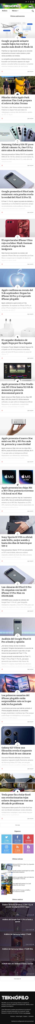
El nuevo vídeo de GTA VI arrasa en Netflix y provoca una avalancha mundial (19, 890)
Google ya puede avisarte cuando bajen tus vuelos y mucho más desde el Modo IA (21, 871)
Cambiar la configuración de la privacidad (22, 1021)
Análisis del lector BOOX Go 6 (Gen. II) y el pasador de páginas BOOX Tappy (21, 865)
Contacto (31, 1016)
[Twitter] (26, 2)
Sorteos (12, 1016)
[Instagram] (33, 2)
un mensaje (27, 1013)
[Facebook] (28, 2)
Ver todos (16, 978)
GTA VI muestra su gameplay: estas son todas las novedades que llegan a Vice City (21, 878)
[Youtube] (31, 2)
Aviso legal (19, 1016)
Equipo (25, 1016)
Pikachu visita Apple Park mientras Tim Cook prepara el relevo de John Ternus (19, 884)
